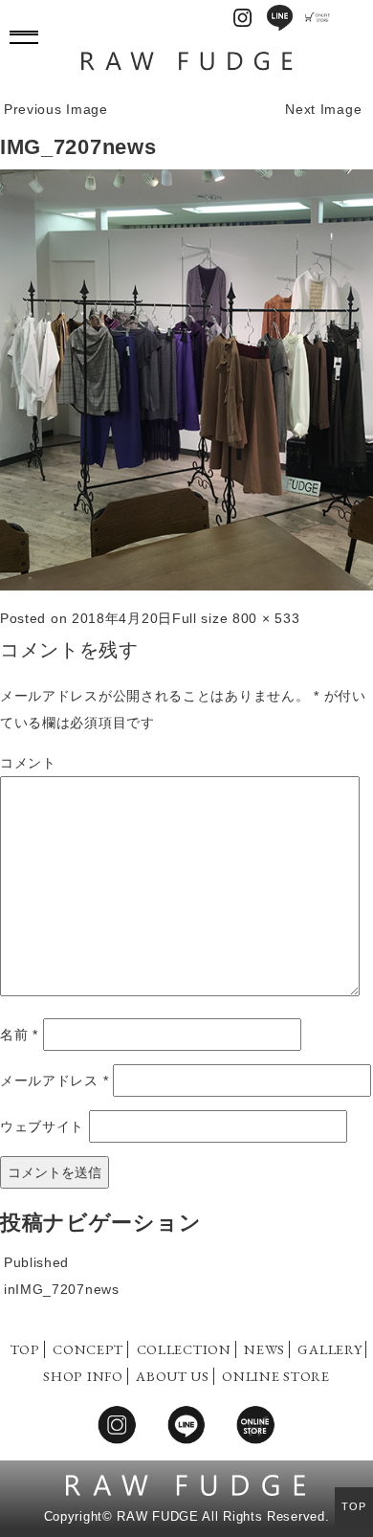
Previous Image (56, 109)
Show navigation (24, 33)
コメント (28, 762)
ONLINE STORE (275, 1376)
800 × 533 (265, 618)
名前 (19, 1034)
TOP (25, 1349)
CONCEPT (88, 1349)
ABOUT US (172, 1376)
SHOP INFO (82, 1376)
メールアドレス (54, 1080)
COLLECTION (184, 1349)
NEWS (264, 1349)
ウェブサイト (42, 1126)
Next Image (323, 109)
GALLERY (329, 1349)
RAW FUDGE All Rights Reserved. (223, 1517)
